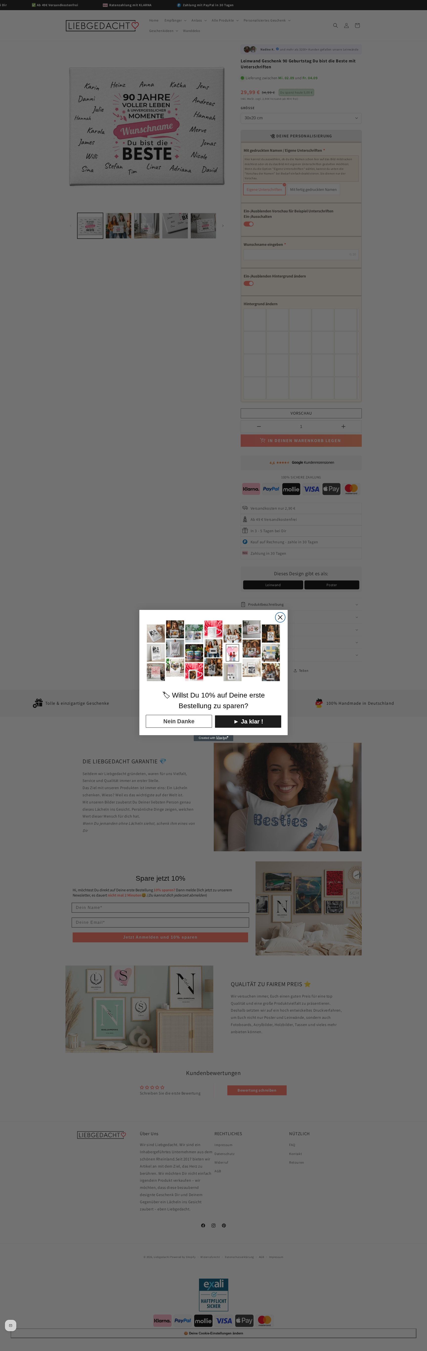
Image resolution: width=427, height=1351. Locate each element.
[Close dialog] (280, 617)
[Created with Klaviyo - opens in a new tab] (213, 738)
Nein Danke (178, 721)
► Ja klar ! (248, 721)
